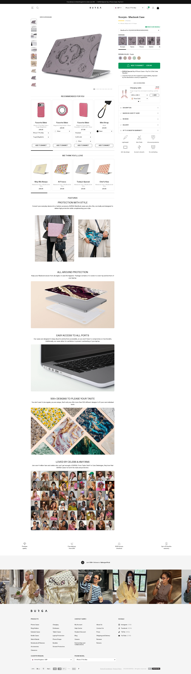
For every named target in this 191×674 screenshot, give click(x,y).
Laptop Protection (58, 635)
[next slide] (33, 89)
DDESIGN (121, 35)
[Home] (95, 8)
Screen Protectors (59, 646)
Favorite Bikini (41, 123)
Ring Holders (35, 628)
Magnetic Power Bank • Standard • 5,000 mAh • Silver (83, 126)
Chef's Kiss (104, 182)
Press (98, 632)
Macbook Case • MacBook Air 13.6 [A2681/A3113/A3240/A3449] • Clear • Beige (62, 185)
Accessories (35, 646)
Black (104, 125)
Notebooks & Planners (38, 643)
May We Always (41, 182)
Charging (55, 624)
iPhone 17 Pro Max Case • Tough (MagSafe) (41, 126)
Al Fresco (62, 182)
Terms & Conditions (106, 669)
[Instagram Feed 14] (61, 587)
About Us (99, 624)
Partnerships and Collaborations (80, 643)
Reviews (99, 639)
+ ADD (154, 95)
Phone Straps (57, 639)
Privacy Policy (117, 669)
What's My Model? (153, 26)
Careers (77, 639)
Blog (76, 635)
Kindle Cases (35, 635)
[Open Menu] (32, 7)
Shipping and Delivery (103, 635)
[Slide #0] (138, 101)
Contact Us (100, 628)
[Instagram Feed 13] (26, 587)
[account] (153, 7)
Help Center (78, 628)
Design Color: (126, 54)
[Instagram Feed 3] (164, 587)
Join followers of (98, 562)
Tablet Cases (57, 632)
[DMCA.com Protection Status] (154, 669)
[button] (124, 21)
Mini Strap (104, 123)
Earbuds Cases (35, 632)
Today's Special (83, 182)
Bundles (55, 643)
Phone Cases (35, 624)
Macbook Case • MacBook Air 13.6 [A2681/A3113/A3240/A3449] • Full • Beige (41, 185)
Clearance (34, 650)
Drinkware (56, 628)
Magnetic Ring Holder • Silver (62, 125)
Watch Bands (35, 639)
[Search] (37, 7)
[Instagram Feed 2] (130, 587)
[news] (148, 7)
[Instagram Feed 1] (95, 587)
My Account (78, 624)
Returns (98, 643)
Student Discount (80, 632)
